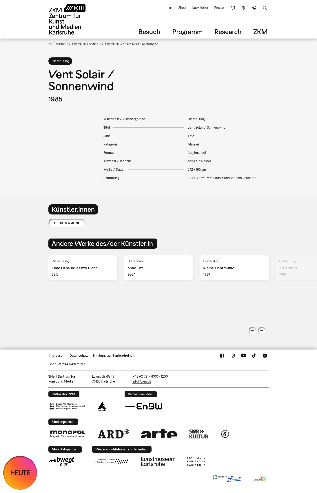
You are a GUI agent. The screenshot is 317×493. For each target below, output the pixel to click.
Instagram (232, 355)
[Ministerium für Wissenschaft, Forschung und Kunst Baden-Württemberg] (67, 406)
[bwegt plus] (61, 461)
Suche (265, 7)
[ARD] (113, 434)
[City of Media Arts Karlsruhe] (260, 479)
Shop (182, 8)
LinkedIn (265, 355)
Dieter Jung (70, 223)
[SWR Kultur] (198, 434)
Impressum (57, 355)
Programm (187, 32)
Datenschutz (79, 355)
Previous (252, 330)
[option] (83, 268)
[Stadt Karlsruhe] (102, 406)
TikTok (254, 355)
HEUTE (20, 473)
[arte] (159, 433)
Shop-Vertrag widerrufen (67, 364)
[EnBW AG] (143, 406)
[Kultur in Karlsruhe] (224, 434)
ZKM (260, 32)
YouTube (243, 355)
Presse (219, 8)
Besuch (149, 32)
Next (261, 330)
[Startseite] (72, 19)
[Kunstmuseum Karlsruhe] (158, 461)
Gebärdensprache (243, 7)
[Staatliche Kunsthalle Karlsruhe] (196, 461)
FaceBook (222, 355)
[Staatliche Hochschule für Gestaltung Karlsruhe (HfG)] (111, 461)
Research (228, 32)
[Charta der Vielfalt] (227, 479)
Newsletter (200, 8)
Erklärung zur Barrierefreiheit (113, 355)
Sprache (254, 7)
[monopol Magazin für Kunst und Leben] (67, 434)
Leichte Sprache (232, 7)
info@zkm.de (141, 381)
